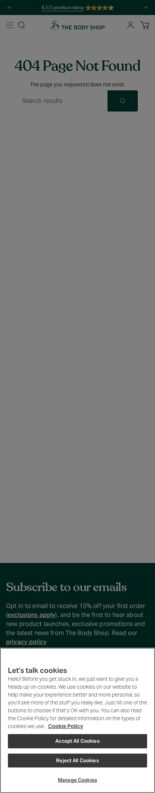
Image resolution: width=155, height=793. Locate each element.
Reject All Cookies (77, 760)
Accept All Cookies (77, 741)
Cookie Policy (65, 726)
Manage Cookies (77, 780)
